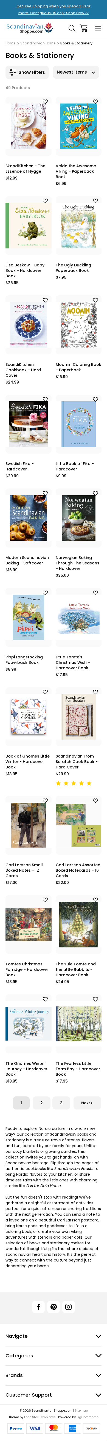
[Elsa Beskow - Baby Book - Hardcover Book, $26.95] (28, 225)
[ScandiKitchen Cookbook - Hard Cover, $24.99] (28, 324)
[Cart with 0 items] (84, 28)
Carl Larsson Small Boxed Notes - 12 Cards (24, 870)
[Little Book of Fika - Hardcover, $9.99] (79, 424)
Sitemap (81, 1410)
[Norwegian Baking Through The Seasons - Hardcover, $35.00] (79, 518)
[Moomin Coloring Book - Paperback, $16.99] (79, 324)
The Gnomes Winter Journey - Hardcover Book (26, 1069)
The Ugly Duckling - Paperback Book (75, 267)
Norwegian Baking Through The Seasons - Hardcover (77, 563)
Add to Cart (28, 149)
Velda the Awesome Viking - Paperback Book (76, 171)
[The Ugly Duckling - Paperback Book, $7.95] (79, 225)
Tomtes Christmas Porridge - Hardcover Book (26, 969)
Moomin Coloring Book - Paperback (78, 367)
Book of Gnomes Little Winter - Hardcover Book (27, 761)
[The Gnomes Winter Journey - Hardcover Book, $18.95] (28, 1023)
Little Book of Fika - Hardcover (75, 466)
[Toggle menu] (98, 28)
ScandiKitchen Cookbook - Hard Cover (23, 370)
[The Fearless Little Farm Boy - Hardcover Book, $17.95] (79, 1023)
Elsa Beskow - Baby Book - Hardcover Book (24, 270)
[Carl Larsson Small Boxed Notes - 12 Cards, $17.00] (28, 825)
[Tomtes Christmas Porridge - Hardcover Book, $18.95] (28, 924)
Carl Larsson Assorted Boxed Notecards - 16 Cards (78, 870)
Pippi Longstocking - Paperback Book (25, 659)
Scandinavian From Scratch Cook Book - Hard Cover (77, 761)
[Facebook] (38, 1307)
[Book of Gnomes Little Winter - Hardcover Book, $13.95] (28, 716)
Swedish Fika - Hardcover (19, 466)
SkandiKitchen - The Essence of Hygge (25, 168)
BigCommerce (87, 1417)
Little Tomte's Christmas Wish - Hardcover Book (73, 662)
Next (85, 1103)
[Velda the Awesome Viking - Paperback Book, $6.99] (79, 126)
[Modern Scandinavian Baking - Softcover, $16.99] (28, 518)
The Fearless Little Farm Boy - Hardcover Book (78, 1069)
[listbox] (76, 72)
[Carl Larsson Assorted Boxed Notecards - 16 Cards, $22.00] (79, 825)
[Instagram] (68, 1307)
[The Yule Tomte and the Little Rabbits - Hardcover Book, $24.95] (79, 924)
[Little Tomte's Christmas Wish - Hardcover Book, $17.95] (79, 617)
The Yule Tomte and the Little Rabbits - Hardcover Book (76, 969)
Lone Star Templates (40, 1417)
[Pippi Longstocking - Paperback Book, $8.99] (28, 617)
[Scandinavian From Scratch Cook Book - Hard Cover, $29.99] (79, 716)
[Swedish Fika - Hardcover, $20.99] (28, 424)
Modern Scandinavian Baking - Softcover (27, 560)
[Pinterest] (53, 1307)
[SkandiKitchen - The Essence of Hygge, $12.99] (28, 126)
